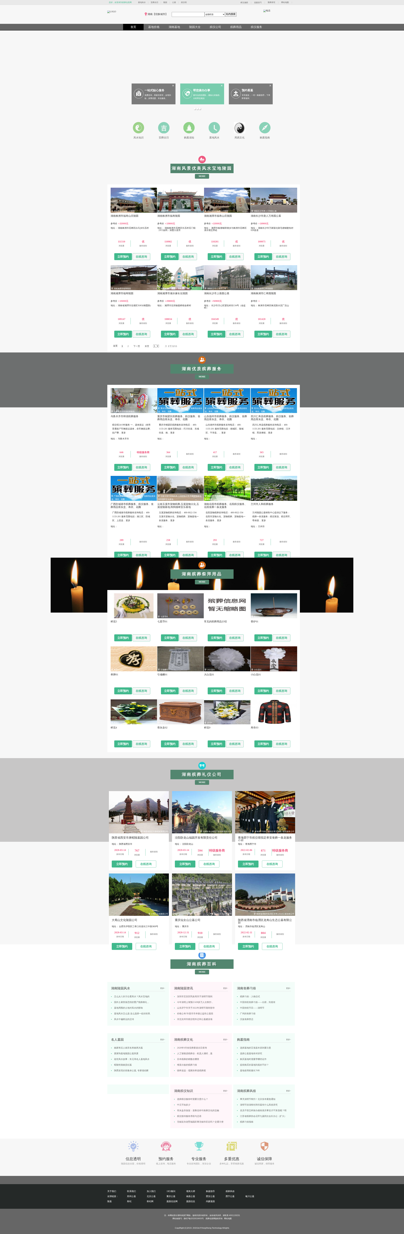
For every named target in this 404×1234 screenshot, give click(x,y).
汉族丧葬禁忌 (246, 1019)
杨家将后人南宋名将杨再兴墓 (128, 1048)
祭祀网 (150, 1201)
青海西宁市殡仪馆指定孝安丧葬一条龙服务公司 (274, 831)
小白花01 (257, 670)
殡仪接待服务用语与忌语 (189, 1116)
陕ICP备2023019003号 (194, 1218)
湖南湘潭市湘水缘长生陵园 (171, 288)
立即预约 (123, 256)
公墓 (174, 2)
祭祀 (129, 1201)
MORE (202, 176)
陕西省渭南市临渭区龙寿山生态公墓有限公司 (275, 914)
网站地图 (285, 2)
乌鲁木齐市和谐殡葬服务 (124, 411)
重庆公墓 (170, 1196)
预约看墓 (247, 90)
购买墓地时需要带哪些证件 (253, 1059)
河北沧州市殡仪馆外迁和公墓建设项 (194, 1019)
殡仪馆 (184, 2)
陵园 (165, 2)
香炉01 (257, 617)
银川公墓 (249, 1196)
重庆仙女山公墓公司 (222, 914)
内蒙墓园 (210, 1201)
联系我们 (131, 1191)
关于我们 (111, 1191)
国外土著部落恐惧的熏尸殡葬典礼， (131, 1002)
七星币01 (164, 617)
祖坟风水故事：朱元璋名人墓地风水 (131, 1059)
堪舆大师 (190, 1191)
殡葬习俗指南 (246, 1122)
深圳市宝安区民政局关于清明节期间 (194, 996)
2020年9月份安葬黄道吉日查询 (192, 1048)
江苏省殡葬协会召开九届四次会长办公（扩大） (263, 1116)
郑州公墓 (131, 1196)
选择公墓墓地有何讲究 (251, 1053)
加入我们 (151, 1191)
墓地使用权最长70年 (250, 1070)
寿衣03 (257, 723)
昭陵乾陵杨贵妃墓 (123, 1065)
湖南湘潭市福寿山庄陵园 (217, 211)
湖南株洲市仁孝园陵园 (263, 288)
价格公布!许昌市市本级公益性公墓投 (195, 1013)
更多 (123, 433)
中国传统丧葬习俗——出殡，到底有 (257, 1002)
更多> (162, 988)
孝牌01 (116, 670)
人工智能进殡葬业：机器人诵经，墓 (194, 1053)
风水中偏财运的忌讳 (124, 1019)
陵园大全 (195, 27)
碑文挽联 (244, 2)
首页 (133, 27)
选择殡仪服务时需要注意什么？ (192, 1099)
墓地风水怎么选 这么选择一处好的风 (132, 1013)
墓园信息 (190, 1201)
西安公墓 (210, 1196)
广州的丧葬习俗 (247, 1013)
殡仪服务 (256, 27)
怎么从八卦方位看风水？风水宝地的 (131, 996)
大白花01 (211, 670)
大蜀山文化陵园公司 (159, 914)
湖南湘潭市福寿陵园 (122, 288)
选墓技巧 (258, 2)
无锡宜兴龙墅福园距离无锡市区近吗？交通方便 (200, 1122)
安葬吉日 (154, 2)
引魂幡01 (164, 670)
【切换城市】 (160, 14)
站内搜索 (230, 14)
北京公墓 (151, 1196)
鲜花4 (116, 723)
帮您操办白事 (201, 90)
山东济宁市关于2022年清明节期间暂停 (196, 1008)
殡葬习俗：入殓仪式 (250, 996)
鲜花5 (116, 617)
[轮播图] (195, 109)
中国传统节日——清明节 (252, 1008)
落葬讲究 (271, 2)
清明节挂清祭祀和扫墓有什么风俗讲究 (259, 1105)
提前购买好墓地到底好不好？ (254, 1065)
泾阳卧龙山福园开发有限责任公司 (217, 831)
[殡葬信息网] (111, 11)
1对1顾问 (170, 1191)
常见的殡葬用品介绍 (215, 617)
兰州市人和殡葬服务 (262, 499)
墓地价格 (154, 27)
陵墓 (109, 1201)
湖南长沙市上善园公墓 (216, 288)
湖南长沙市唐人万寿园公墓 (265, 211)
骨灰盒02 (164, 723)
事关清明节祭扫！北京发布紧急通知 (257, 1099)
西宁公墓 (230, 1196)
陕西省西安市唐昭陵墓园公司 (155, 831)
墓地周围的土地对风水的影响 (128, 1008)
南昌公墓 (190, 1196)
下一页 (136, 346)
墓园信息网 (172, 1201)
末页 (147, 346)
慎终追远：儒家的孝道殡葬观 (191, 1070)
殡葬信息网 (210, 1218)
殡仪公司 (215, 27)
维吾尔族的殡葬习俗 (187, 1065)
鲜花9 (209, 723)
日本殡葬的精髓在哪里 (188, 1059)
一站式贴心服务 (154, 90)
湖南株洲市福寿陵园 (169, 211)
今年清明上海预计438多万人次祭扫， (195, 1002)
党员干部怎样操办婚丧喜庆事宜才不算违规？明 (263, 1110)
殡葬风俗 (230, 1191)
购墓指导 (210, 1191)
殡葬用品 (236, 27)
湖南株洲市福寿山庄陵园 (124, 211)
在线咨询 (141, 256)
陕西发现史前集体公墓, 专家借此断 (131, 1070)
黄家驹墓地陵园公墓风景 (126, 1053)
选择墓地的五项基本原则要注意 (255, 1048)
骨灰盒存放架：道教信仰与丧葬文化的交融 (198, 1110)
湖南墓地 (174, 27)
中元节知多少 (183, 1105)
